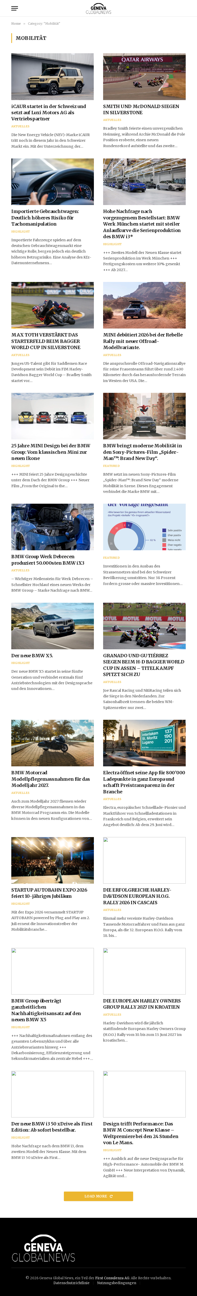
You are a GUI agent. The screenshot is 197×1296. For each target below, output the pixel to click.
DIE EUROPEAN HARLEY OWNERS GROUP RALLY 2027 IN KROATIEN (142, 1004)
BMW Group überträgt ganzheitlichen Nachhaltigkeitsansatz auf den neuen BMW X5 (46, 1010)
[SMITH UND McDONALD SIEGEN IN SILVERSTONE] (144, 76)
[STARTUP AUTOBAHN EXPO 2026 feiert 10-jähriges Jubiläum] (52, 860)
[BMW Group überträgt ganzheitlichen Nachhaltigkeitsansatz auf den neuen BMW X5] (52, 971)
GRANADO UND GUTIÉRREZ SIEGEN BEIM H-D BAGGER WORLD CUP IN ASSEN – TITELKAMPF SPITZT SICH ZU (143, 665)
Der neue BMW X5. (32, 656)
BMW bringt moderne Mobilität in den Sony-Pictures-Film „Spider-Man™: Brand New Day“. (142, 452)
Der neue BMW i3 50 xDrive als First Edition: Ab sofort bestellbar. (51, 1127)
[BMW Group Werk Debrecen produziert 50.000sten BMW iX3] (52, 527)
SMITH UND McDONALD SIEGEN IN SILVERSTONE (141, 109)
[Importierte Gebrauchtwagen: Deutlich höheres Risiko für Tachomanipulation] (52, 181)
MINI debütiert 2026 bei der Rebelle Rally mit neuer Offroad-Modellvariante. (142, 341)
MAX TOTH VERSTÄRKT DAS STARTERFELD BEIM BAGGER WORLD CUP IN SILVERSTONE (45, 341)
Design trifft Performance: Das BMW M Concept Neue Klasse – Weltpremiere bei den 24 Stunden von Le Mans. (140, 1133)
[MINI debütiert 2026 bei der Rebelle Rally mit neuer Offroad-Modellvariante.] (144, 305)
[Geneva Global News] (98, 8)
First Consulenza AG (112, 1278)
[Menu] (14, 8)
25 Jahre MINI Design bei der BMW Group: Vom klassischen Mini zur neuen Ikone (50, 452)
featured (111, 466)
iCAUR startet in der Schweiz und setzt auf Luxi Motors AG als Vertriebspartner (48, 112)
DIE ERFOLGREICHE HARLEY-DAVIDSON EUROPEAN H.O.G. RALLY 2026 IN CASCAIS (137, 896)
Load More (96, 1196)
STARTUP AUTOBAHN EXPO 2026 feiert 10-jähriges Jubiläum (49, 893)
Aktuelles (20, 126)
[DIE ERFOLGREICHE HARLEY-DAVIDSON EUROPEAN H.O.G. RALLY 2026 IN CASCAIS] (144, 860)
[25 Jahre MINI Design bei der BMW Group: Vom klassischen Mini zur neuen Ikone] (52, 416)
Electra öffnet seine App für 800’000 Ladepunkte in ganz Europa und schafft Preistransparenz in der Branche (144, 782)
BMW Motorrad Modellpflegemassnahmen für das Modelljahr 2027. (50, 779)
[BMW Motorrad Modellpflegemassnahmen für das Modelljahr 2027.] (52, 743)
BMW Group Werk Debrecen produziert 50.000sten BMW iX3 (47, 560)
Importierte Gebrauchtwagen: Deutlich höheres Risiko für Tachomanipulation (45, 217)
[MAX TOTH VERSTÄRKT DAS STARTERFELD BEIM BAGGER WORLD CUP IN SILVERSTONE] (52, 305)
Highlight (20, 231)
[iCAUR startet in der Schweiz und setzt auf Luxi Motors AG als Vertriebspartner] (52, 76)
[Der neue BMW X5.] (52, 626)
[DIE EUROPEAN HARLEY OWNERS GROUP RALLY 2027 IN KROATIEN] (144, 971)
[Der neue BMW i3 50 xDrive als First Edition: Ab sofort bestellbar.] (52, 1094)
